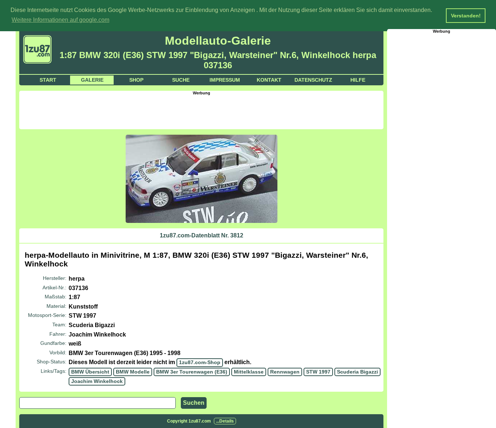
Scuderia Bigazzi (357, 372)
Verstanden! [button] (466, 16)
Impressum (225, 80)
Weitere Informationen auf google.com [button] (60, 20)
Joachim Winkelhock (97, 381)
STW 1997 (318, 372)
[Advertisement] (201, 111)
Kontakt (269, 80)
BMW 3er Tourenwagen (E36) (191, 372)
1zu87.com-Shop (199, 362)
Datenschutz (313, 80)
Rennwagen (285, 372)
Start (48, 80)
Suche (181, 80)
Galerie (92, 80)
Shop (136, 80)
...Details (225, 421)
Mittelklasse (249, 372)
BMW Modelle (133, 372)
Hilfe (357, 80)
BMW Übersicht (90, 372)
